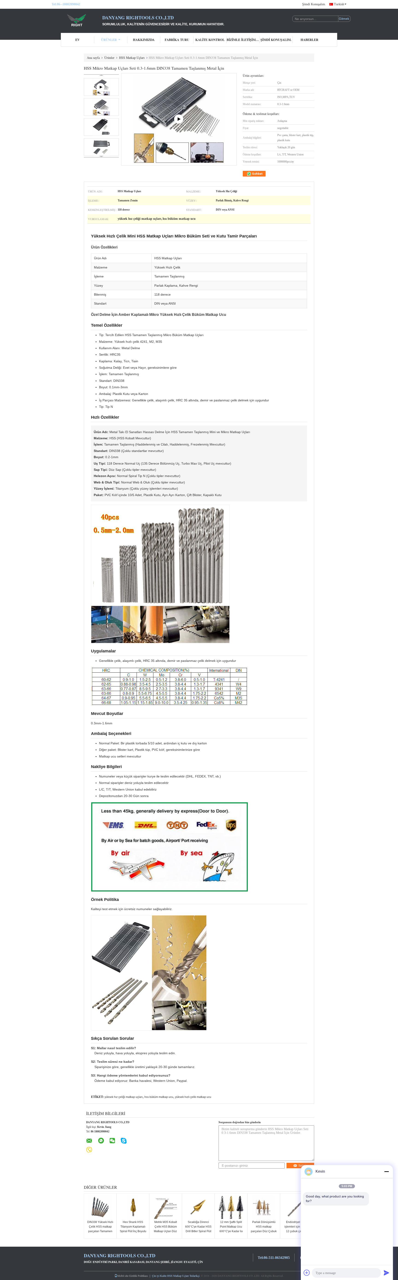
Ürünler (109, 39)
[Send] (386, 1273)
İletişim (303, 1165)
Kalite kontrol (210, 39)
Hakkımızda (144, 39)
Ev (77, 39)
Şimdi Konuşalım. (314, 4)
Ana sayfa (93, 57)
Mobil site (122, 1275)
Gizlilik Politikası (138, 1275)
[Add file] (307, 1273)
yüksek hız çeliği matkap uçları (124, 1097)
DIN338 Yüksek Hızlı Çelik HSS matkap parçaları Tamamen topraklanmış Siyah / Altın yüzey (100, 1231)
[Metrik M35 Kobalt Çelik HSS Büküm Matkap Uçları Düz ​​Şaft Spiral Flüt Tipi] (165, 1207)
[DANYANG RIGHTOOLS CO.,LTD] (77, 20)
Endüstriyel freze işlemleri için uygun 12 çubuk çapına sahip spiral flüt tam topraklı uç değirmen (296, 1231)
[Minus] (386, 1171)
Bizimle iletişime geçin (243, 39)
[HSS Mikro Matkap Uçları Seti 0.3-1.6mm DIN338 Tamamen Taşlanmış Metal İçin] (101, 107)
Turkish (339, 4)
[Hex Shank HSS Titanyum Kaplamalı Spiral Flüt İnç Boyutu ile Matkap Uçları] (133, 1207)
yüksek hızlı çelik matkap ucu (193, 1097)
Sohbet (257, 173)
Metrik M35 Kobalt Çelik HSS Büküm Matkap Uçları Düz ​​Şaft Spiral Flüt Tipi (166, 1228)
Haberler (309, 39)
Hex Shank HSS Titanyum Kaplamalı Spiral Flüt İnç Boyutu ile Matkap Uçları (133, 1228)
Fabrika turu (177, 39)
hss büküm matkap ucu (158, 1097)
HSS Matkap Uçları (132, 57)
